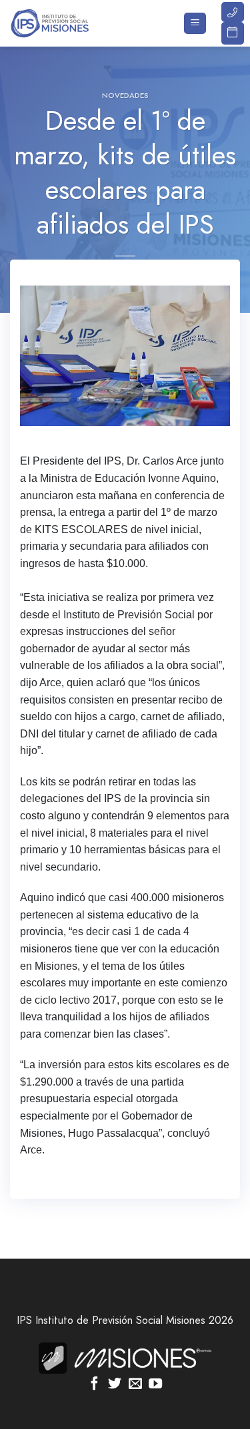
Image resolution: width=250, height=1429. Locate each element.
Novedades (125, 95)
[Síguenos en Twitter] (114, 1384)
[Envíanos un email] (135, 1384)
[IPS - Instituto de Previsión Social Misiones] (76, 23)
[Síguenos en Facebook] (94, 1384)
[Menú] (195, 24)
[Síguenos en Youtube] (155, 1384)
